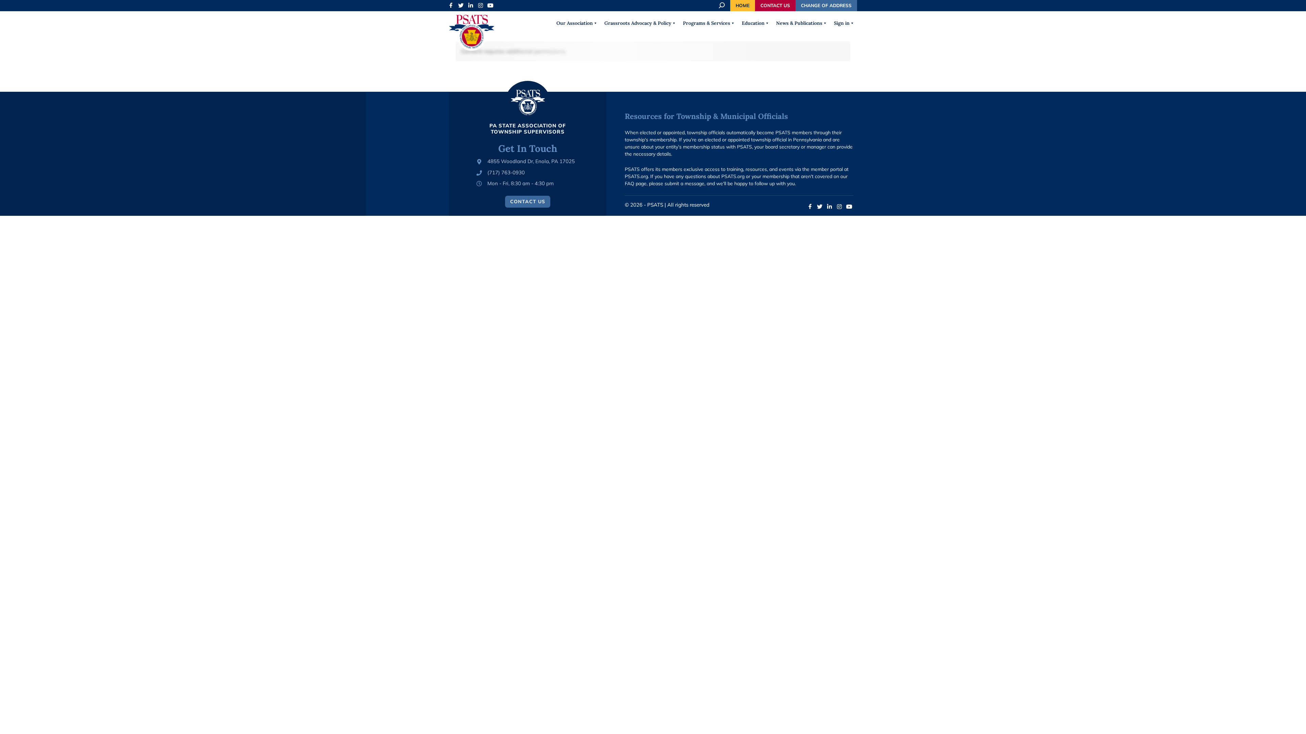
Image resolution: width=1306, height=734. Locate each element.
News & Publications (799, 23)
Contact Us (775, 5)
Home (743, 5)
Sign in (842, 23)
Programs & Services (706, 23)
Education (753, 23)
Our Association (574, 23)
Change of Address (826, 5)
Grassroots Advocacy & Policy (637, 23)
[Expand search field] (722, 5)
